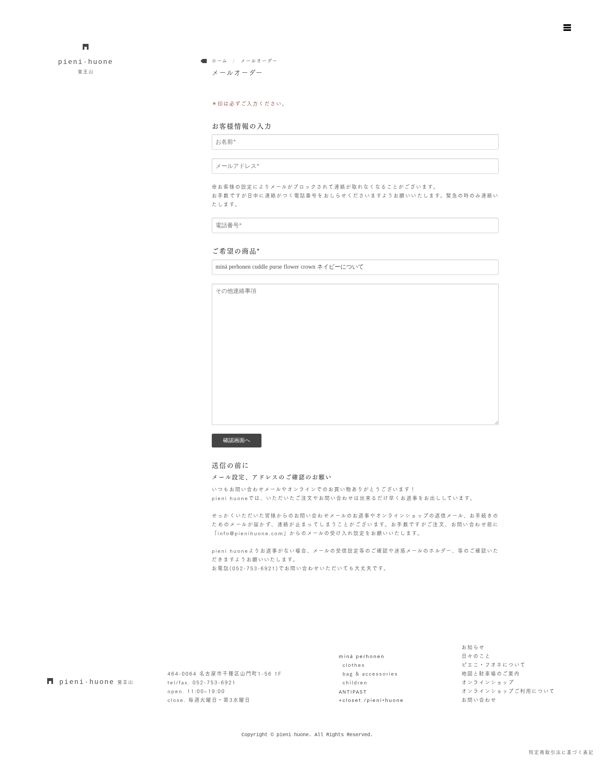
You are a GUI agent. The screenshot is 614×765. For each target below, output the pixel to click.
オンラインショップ (488, 682)
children (355, 682)
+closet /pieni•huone (371, 699)
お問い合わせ (479, 699)
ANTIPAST (353, 691)
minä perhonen (362, 655)
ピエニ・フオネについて (494, 664)
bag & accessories (370, 673)
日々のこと (476, 655)
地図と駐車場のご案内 (491, 673)
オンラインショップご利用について (508, 691)
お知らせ (473, 647)
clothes (354, 664)
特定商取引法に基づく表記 (561, 752)
